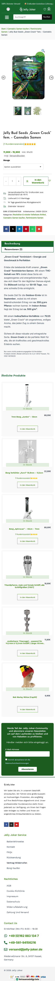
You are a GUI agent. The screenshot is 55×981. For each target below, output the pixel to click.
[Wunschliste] (45, 9)
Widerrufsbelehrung (17, 907)
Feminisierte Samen (34, 218)
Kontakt (11, 847)
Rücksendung (14, 857)
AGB (9, 885)
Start (3, 29)
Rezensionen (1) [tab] (13, 249)
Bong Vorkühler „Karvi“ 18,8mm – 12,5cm (24, 473)
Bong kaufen (13, 868)
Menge (6, 160)
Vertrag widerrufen (17, 863)
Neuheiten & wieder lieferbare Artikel (29, 214)
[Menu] (7, 17)
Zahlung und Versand (18, 912)
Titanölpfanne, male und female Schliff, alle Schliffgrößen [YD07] (24, 586)
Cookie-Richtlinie (16, 891)
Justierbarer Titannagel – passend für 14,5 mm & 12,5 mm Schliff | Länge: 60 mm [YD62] (24, 643)
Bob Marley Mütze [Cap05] (25, 697)
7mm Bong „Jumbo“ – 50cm (24, 417)
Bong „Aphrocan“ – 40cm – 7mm (24, 529)
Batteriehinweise (15, 841)
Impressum (12, 896)
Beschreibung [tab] (12, 244)
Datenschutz (13, 901)
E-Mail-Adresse (12, 749)
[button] (50, 180)
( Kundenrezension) (13, 144)
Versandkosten (17, 155)
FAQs (9, 852)
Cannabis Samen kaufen (18, 29)
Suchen (46, 17)
